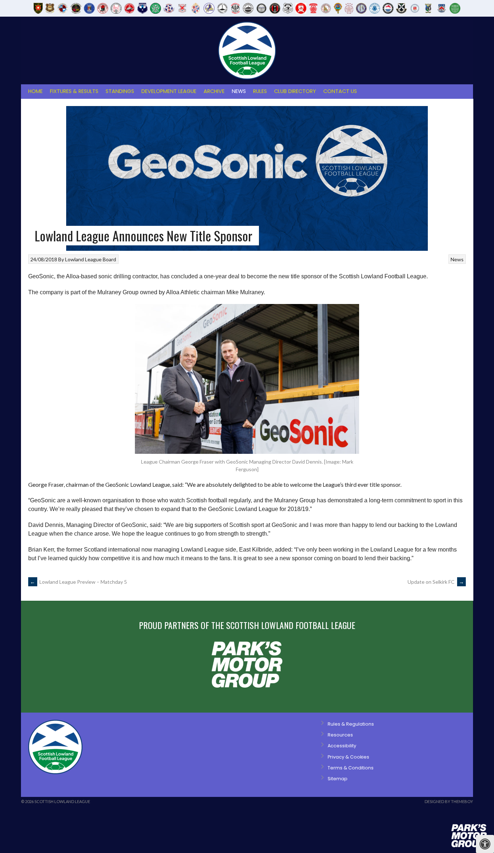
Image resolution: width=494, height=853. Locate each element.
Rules (260, 91)
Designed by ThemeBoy (449, 801)
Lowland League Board (90, 259)
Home (35, 91)
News (239, 91)
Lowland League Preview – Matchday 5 (78, 582)
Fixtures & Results (74, 91)
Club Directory (295, 91)
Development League (168, 91)
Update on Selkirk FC (436, 582)
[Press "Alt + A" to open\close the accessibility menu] (485, 844)
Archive (214, 91)
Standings (120, 91)
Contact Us (340, 91)
